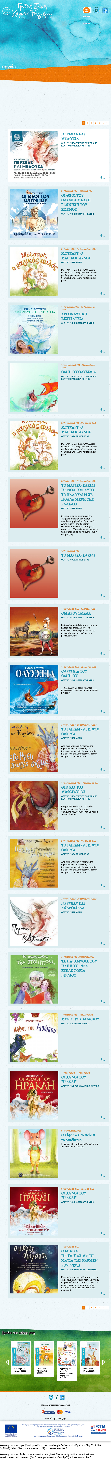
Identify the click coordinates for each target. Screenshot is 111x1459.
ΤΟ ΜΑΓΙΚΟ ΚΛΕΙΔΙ (78, 555)
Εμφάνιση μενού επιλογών (6, 11)
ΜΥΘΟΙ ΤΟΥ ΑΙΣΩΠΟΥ (80, 1019)
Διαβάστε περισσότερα (102, 177)
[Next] (103, 1362)
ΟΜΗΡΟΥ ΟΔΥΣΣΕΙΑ (78, 372)
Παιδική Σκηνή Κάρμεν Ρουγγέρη (42, 11)
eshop (23, 1332)
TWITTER (97, 10)
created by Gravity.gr (55, 1418)
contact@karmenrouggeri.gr (55, 1405)
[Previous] (7, 1362)
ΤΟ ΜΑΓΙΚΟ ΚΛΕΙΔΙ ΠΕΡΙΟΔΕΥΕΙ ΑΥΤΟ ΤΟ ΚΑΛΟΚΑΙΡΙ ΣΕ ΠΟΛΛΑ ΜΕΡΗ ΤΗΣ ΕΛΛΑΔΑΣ (78, 494)
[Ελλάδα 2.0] (86, 17)
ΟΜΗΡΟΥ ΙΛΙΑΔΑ (76, 613)
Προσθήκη (14, 1344)
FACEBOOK (105, 10)
